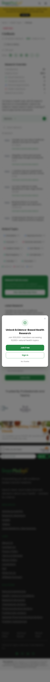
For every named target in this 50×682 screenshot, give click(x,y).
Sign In (25, 355)
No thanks (25, 361)
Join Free (25, 347)
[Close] (45, 318)
